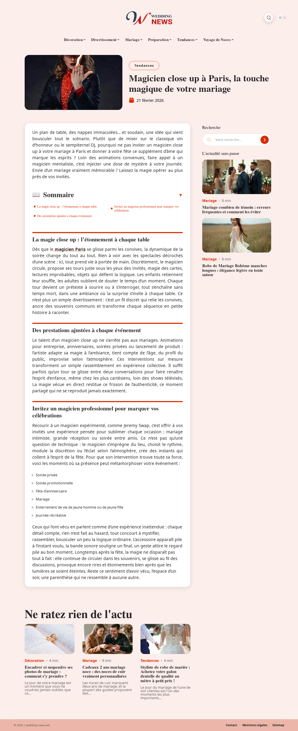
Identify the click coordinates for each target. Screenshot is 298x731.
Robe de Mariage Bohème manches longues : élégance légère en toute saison (234, 270)
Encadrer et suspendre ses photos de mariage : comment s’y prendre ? (48, 671)
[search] (268, 17)
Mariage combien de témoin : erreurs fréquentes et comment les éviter (236, 209)
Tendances (144, 65)
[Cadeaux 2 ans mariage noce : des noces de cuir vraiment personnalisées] (107, 639)
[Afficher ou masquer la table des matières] (128, 195)
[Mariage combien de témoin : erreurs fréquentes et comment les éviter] (236, 177)
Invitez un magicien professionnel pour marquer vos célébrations (146, 208)
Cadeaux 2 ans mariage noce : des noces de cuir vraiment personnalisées (104, 671)
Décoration (34, 660)
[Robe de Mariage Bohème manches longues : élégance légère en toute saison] (236, 235)
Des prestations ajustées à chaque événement (64, 216)
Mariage (89, 660)
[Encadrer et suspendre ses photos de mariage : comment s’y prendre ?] (50, 639)
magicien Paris (69, 249)
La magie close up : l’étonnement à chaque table (67, 206)
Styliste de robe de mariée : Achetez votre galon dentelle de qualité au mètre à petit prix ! (165, 674)
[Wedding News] (149, 18)
